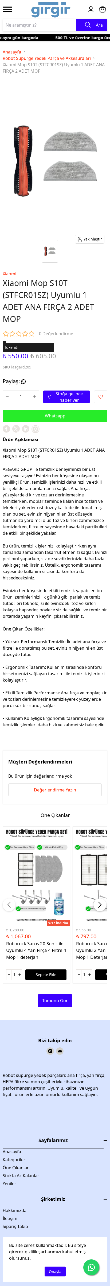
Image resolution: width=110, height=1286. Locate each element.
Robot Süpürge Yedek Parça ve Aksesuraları (47, 58)
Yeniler (9, 1184)
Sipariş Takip (15, 1226)
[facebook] (6, 429)
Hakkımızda (14, 1210)
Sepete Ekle (46, 974)
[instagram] (50, 1051)
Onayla (55, 1271)
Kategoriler (14, 1160)
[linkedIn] (25, 429)
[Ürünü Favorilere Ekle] (100, 397)
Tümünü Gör (55, 1000)
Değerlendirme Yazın (55, 790)
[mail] (60, 1051)
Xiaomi (9, 274)
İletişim (10, 1218)
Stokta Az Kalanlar (21, 1176)
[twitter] (16, 429)
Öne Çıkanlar (16, 1168)
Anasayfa (12, 52)
